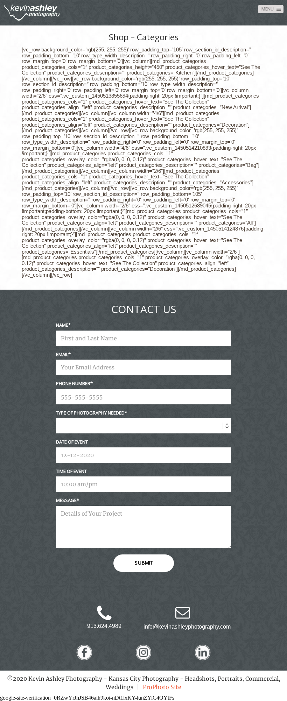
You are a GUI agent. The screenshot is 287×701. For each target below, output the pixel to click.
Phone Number (73, 383)
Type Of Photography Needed (90, 413)
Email (62, 354)
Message (66, 500)
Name (62, 325)
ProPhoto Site (162, 687)
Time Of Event (71, 471)
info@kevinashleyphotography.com (187, 627)
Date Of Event (72, 442)
